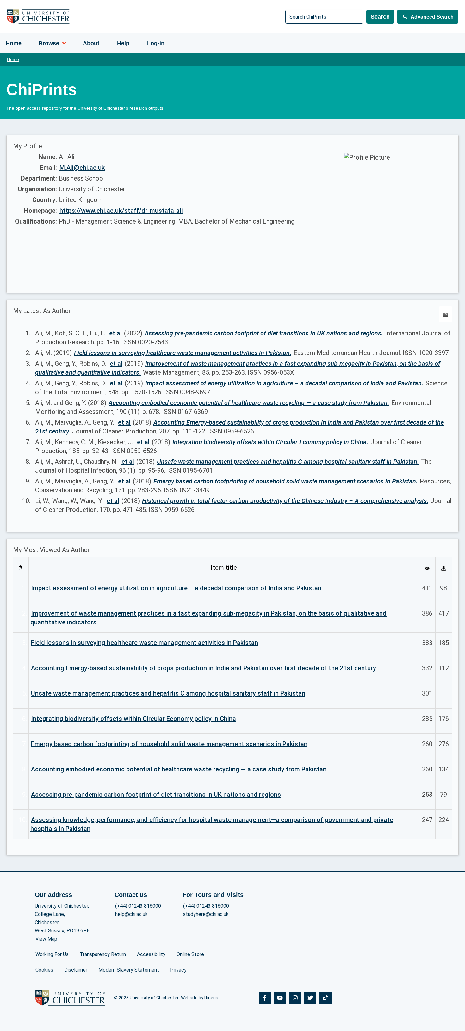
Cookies (44, 970)
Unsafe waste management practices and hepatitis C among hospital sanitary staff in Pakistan (168, 693)
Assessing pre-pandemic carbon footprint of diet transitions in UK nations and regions (156, 794)
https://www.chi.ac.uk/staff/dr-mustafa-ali (121, 210)
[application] (62, 43)
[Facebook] (265, 998)
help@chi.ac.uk (131, 914)
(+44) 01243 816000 (138, 906)
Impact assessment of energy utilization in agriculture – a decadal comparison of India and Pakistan (176, 588)
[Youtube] (280, 998)
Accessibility (151, 954)
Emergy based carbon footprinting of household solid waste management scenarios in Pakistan (169, 744)
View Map (46, 939)
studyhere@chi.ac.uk (206, 914)
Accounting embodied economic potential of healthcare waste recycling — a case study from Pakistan (178, 769)
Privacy (178, 970)
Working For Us (52, 954)
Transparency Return (103, 954)
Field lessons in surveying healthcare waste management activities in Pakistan (144, 643)
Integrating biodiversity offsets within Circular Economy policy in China (133, 718)
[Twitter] (310, 998)
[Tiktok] (325, 998)
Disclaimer (75, 970)
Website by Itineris (199, 997)
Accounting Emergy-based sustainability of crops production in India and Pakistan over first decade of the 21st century (203, 668)
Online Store (190, 954)
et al (115, 333)
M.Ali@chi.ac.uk (82, 167)
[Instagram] (295, 998)
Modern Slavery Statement (128, 970)
